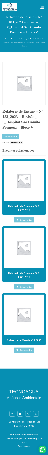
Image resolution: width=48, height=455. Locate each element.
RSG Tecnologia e (31, 438)
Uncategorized (16, 142)
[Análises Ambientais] (9, 7)
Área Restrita (24, 446)
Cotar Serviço (11, 136)
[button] (42, 449)
